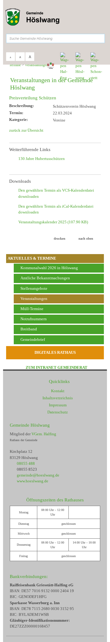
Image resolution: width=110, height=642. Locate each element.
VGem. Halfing (43, 434)
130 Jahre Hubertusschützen (41, 159)
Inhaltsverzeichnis (57, 398)
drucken (59, 238)
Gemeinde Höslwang (30, 425)
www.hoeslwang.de (32, 481)
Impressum (58, 405)
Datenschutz (57, 412)
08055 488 (26, 463)
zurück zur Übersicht (26, 130)
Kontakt (57, 391)
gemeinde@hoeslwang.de (38, 475)
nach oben (86, 238)
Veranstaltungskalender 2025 (53, 222)
